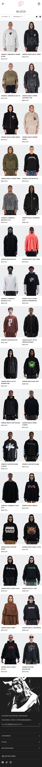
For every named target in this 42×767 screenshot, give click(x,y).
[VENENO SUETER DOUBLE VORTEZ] (10, 446)
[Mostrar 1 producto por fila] (36, 16)
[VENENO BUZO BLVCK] (10, 241)
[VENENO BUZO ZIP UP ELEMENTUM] (10, 363)
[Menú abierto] (5, 4)
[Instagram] (11, 762)
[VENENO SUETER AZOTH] (10, 321)
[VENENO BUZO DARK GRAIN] (10, 119)
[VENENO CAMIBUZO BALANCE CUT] (10, 199)
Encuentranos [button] (7, 748)
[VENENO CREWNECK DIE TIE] (10, 77)
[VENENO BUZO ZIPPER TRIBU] (10, 160)
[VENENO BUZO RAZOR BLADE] (10, 528)
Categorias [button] (6, 736)
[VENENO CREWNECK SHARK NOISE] (10, 36)
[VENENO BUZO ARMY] (10, 609)
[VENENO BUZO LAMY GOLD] (10, 570)
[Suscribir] (38, 724)
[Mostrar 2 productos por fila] (40, 16)
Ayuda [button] (4, 742)
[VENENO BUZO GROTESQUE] (10, 404)
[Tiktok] (7, 762)
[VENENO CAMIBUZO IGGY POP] (10, 487)
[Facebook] (3, 762)
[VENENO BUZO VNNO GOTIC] (10, 648)
